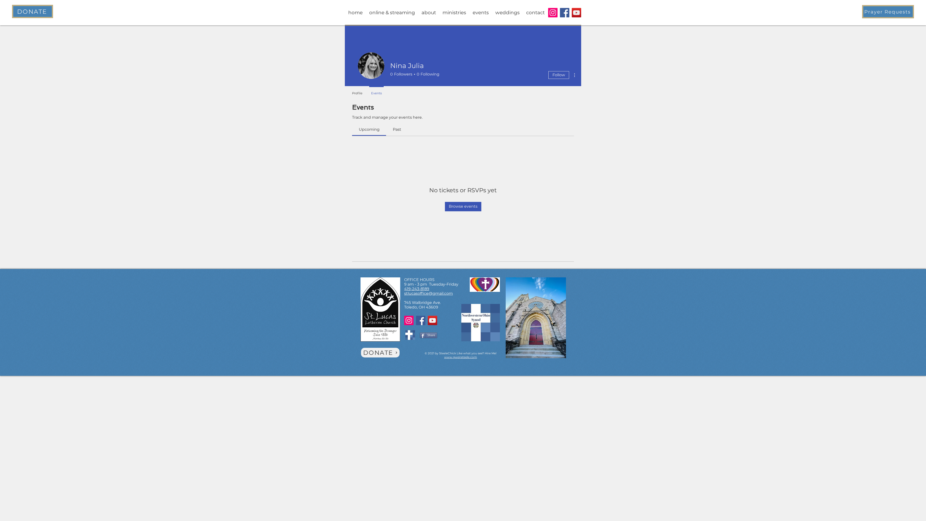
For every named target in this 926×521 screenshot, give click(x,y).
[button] (888, 11)
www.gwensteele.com (460, 357)
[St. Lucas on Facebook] (564, 12)
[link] (369, 129)
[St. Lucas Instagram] (553, 12)
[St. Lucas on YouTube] (576, 12)
